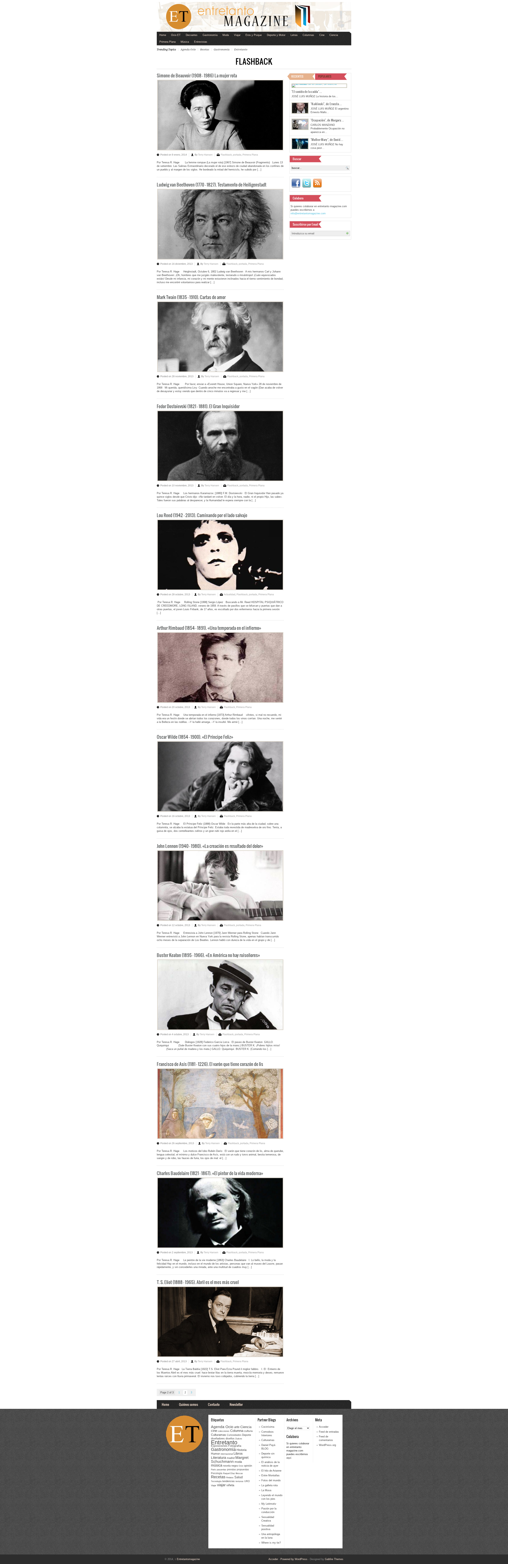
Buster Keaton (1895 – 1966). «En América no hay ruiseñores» (208, 955)
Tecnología (216, 1481)
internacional (227, 1454)
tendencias (228, 1481)
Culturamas (218, 1434)
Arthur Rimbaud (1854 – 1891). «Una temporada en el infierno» (209, 627)
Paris (213, 1469)
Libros (238, 1453)
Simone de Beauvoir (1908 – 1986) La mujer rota (197, 75)
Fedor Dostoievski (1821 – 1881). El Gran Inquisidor (198, 406)
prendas (231, 1469)
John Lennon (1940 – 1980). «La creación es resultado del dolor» (210, 846)
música (216, 1465)
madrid (231, 1457)
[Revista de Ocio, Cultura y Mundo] (254, 17)
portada (237, 154)
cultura (248, 1430)
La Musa (266, 1490)
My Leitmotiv (268, 1503)
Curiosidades (234, 1435)
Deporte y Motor (276, 35)
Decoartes (191, 35)
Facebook (296, 183)
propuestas (243, 1469)
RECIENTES (297, 76)
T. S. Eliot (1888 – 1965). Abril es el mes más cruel (198, 1282)
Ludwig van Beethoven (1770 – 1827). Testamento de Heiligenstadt (211, 184)
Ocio (241, 1466)
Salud (238, 1477)
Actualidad (229, 594)
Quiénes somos (188, 1404)
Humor (215, 1453)
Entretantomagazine (187, 1559)
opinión (248, 1465)
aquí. (289, 1457)
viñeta (230, 1485)
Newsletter (236, 1404)
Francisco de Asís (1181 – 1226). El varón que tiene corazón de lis (210, 1064)
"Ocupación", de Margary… (327, 120)
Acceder (323, 1426)
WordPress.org (327, 1445)
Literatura (218, 1457)
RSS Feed (317, 183)
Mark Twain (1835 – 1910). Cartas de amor (191, 297)
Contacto (214, 1404)
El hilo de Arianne (271, 1470)
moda (238, 1461)
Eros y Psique (253, 35)
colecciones (223, 1431)
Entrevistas (200, 41)
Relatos (230, 1477)
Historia (241, 1449)
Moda (225, 35)
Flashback (226, 154)
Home (162, 35)
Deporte (246, 1435)
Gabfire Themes (334, 1559)
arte (237, 1427)
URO (247, 1481)
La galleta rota (269, 1485)
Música (185, 41)
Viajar (237, 35)
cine (214, 1431)
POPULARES (324, 76)
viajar (221, 1485)
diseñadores (218, 1438)
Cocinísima (267, 1426)
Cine (321, 35)
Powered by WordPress (293, 1559)
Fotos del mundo (271, 1480)
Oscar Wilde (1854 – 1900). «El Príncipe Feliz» (195, 736)
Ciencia (333, 35)
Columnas (308, 35)
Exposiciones (219, 1445)
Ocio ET (176, 35)
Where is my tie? (271, 1542)
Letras (294, 35)
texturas (239, 1481)
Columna (236, 1431)
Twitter (306, 183)
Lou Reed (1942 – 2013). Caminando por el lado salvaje (202, 515)
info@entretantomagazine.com (308, 213)
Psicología (216, 1473)
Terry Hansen (205, 154)
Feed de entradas (329, 1431)
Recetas (204, 49)
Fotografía (234, 1445)
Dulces (238, 1438)
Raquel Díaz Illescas (233, 1473)
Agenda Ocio (188, 49)
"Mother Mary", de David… (327, 139)
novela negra (230, 1465)
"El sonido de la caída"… (307, 91)
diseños (230, 1438)
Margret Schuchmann (229, 1459)
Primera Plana (167, 41)
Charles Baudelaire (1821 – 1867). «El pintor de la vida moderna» (210, 1173)
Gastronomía (210, 35)
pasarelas (221, 1469)
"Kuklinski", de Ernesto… (326, 104)
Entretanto (240, 49)
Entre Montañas (270, 1475)
